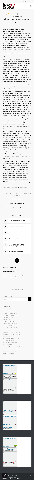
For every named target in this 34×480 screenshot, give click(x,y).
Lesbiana (5, 330)
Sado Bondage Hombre (9, 338)
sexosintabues (19, 195)
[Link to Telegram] (30, 475)
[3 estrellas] (7, 14)
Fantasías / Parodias (8, 315)
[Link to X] (28, 475)
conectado (19, 275)
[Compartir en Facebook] (6, 207)
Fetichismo (5, 317)
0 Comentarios (27, 193)
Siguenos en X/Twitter (22, 1)
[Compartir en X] (13, 207)
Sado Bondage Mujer (8, 340)
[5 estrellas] (10, 14)
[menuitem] (30, 6)
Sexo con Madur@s (8, 342)
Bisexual (5, 309)
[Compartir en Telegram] (27, 207)
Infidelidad (5, 325)
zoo (20, 199)
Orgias (4, 336)
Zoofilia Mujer (6, 353)
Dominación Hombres (8, 311)
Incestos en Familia (8, 323)
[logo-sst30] (14, 6)
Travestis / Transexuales (9, 347)
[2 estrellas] (5, 14)
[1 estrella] (3, 14)
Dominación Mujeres (8, 313)
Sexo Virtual (6, 344)
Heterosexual (6, 321)
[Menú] (30, 6)
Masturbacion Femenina (9, 332)
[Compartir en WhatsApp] (20, 207)
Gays (4, 319)
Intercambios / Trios (8, 328)
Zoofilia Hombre (17, 16)
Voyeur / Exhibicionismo (9, 349)
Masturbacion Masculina (9, 334)
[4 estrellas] (8, 14)
